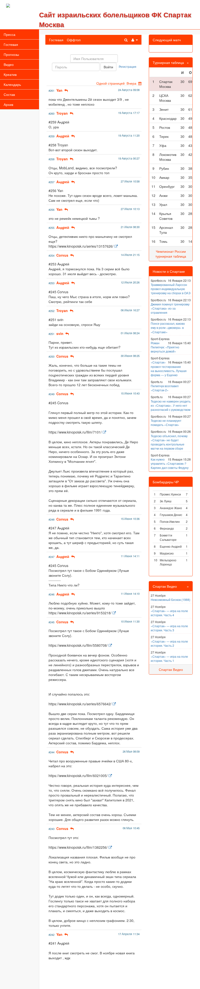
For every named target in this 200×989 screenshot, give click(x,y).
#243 (51, 829)
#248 (51, 519)
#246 (51, 594)
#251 (51, 334)
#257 (51, 182)
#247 (51, 557)
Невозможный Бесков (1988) (170, 599)
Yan (59, 90)
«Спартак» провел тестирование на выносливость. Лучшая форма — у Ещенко (169, 368)
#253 (51, 283)
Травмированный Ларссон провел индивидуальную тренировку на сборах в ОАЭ (170, 289)
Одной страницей (110, 83)
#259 (51, 136)
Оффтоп (74, 39)
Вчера (131, 83)
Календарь (12, 84)
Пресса (9, 34)
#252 (51, 311)
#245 (51, 622)
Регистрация (127, 66)
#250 (51, 356)
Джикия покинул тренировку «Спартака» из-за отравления (170, 308)
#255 (51, 228)
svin (59, 333)
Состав (9, 94)
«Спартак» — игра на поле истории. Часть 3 (169, 628)
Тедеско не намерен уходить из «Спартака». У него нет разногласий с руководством (170, 405)
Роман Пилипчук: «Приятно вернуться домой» (165, 347)
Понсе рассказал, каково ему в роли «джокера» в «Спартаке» (168, 327)
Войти (108, 66)
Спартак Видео (171, 669)
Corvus (62, 255)
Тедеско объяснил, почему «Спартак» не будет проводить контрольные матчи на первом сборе (169, 442)
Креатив (10, 74)
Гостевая (11, 44)
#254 (51, 255)
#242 (51, 935)
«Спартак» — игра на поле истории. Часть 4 (169, 613)
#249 (51, 394)
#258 (51, 159)
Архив (8, 104)
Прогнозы (11, 54)
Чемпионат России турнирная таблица (170, 254)
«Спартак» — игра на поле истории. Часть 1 (169, 658)
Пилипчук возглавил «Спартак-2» (165, 388)
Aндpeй (62, 135)
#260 (51, 113)
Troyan (62, 113)
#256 (51, 210)
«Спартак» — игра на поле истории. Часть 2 (169, 643)
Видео (9, 64)
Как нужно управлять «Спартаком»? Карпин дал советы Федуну (170, 463)
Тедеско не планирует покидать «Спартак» (166, 422)
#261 (51, 90)
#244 (51, 752)
